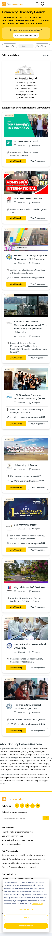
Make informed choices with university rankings (23, 859)
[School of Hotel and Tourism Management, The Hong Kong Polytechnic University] (9, 323)
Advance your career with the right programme (23, 855)
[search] (37, 4)
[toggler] (48, 3)
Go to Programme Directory (25, 35)
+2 (33, 662)
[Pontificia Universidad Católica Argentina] (9, 706)
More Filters (41, 46)
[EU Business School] (9, 142)
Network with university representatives (20, 863)
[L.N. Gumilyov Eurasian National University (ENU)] (9, 396)
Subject (25, 46)
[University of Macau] (9, 466)
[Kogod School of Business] (9, 588)
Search (9, 46)
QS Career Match (8, 774)
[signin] (42, 3)
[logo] (12, 3)
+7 (29, 412)
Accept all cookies (26, 926)
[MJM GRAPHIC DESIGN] (9, 199)
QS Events (5, 766)
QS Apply (18, 766)
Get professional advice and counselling (20, 867)
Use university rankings (12, 836)
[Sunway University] (9, 526)
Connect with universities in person (18, 840)
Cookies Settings (26, 909)
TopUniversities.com (9, 748)
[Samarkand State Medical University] (9, 645)
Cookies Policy (37, 904)
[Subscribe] (46, 818)
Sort (44, 55)
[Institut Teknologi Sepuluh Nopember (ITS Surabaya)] (9, 256)
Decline (26, 917)
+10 (12, 212)
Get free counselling (11, 844)
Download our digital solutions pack (18, 878)
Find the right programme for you (17, 832)
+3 (26, 155)
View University (16, 161)
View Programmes (38, 161)
